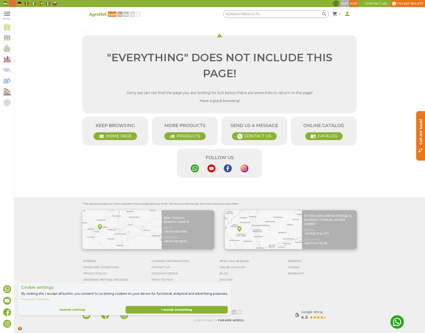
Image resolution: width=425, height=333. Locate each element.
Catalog (324, 136)
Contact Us (376, 3)
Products (185, 136)
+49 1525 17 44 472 (316, 233)
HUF (344, 4)
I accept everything (176, 309)
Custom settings (72, 309)
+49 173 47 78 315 (315, 243)
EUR (353, 4)
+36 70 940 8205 (175, 241)
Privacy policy (28, 299)
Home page (115, 136)
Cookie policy (43, 299)
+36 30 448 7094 (175, 231)
